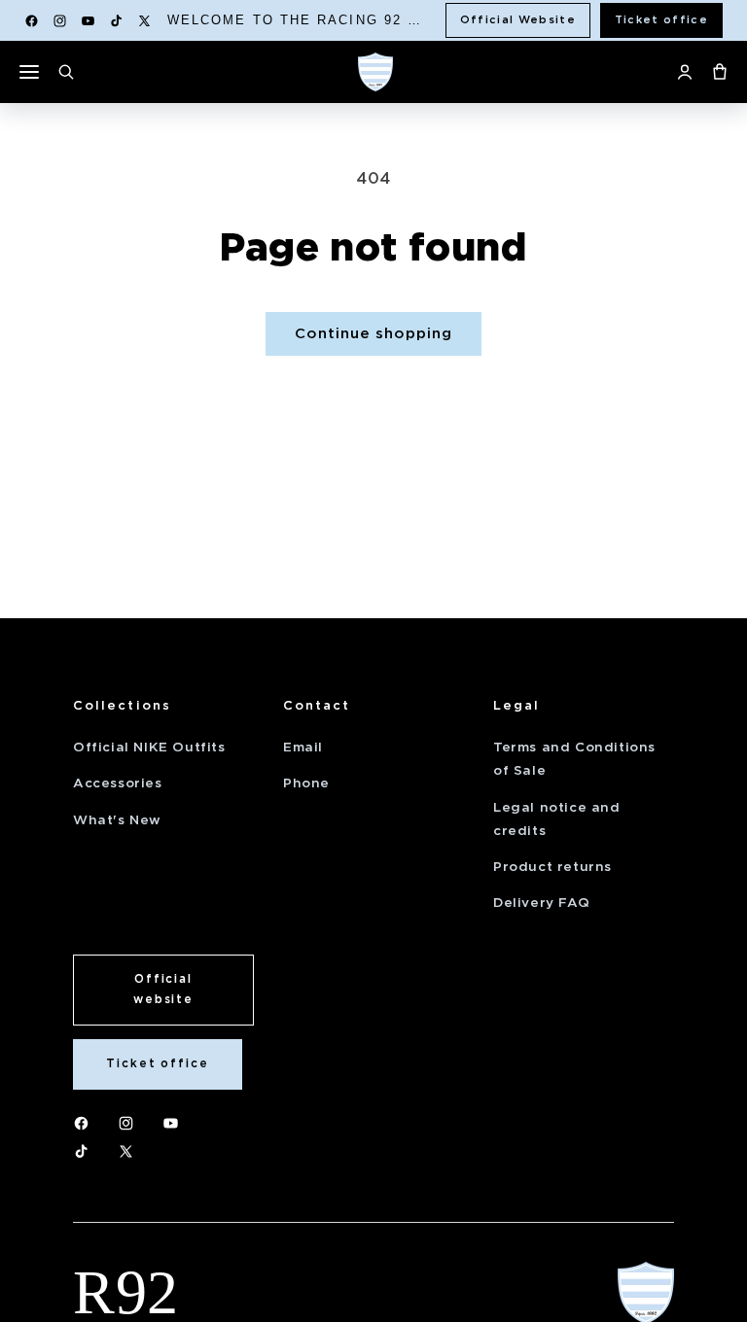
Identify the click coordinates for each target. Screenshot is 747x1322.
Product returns (552, 866)
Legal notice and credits (557, 819)
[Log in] (684, 72)
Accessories (117, 783)
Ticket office (661, 19)
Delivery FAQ (541, 902)
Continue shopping (373, 333)
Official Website (518, 19)
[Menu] (29, 72)
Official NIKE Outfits (149, 747)
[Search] (66, 72)
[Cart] (719, 72)
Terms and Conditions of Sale (574, 759)
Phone (306, 783)
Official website (163, 989)
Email (303, 747)
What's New (117, 820)
